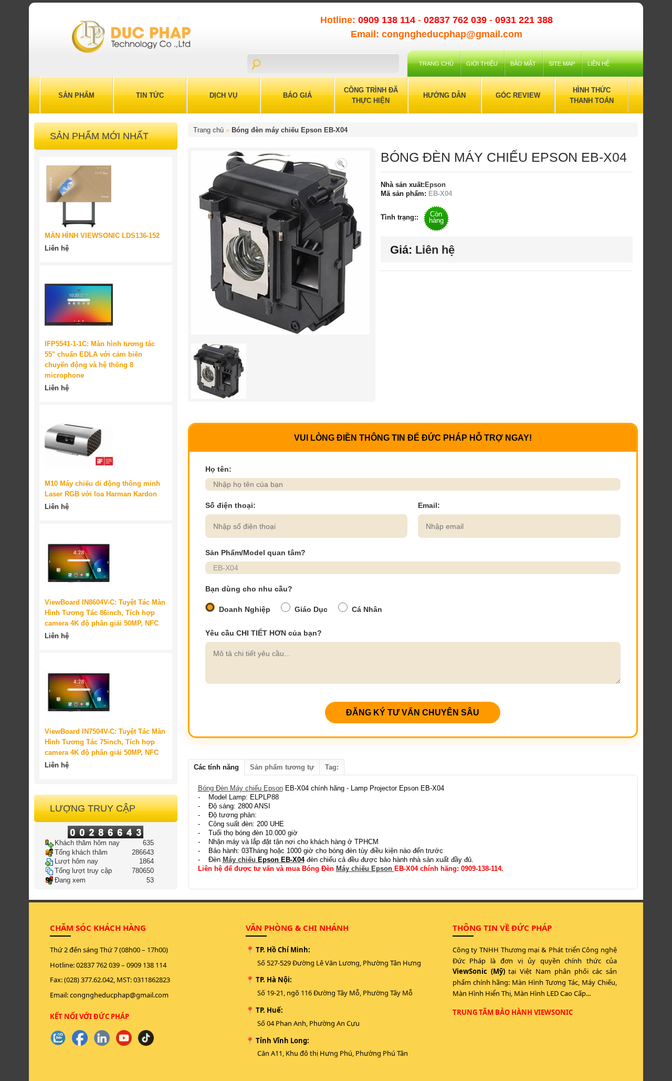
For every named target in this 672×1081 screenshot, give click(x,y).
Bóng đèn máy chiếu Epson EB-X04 (290, 130)
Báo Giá (297, 95)
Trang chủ (436, 63)
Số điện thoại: (230, 505)
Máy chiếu (239, 860)
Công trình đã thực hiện (371, 95)
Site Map (562, 63)
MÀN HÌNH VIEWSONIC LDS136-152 (102, 236)
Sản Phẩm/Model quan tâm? (255, 552)
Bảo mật (523, 63)
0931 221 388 (524, 20)
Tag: (332, 767)
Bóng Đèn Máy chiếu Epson (240, 788)
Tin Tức (150, 95)
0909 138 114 (388, 20)
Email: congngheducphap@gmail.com (436, 34)
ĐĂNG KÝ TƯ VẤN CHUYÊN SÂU (412, 712)
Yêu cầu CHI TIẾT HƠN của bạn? (263, 633)
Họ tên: (218, 469)
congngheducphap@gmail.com (119, 995)
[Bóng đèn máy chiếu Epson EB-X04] (341, 163)
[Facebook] (80, 1038)
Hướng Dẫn (444, 95)
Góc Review (518, 95)
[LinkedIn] (102, 1038)
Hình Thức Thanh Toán (592, 95)
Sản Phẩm (76, 95)
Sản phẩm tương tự (282, 767)
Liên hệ (598, 63)
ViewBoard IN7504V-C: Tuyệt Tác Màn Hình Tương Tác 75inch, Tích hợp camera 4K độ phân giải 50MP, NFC (105, 741)
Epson (435, 185)
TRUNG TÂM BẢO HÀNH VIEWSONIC (513, 1012)
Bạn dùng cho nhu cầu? (248, 589)
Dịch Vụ (223, 95)
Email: (429, 505)
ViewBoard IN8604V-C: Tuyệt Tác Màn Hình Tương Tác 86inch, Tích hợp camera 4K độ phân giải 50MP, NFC (105, 612)
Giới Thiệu (482, 63)
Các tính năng (216, 767)
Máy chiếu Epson (365, 868)
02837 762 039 (456, 20)
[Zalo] (58, 1038)
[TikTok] (146, 1038)
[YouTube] (124, 1038)
